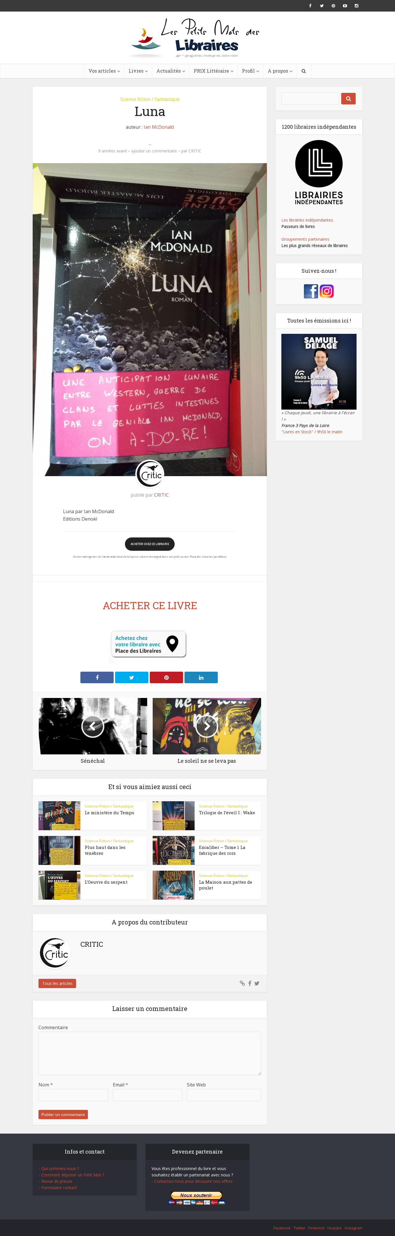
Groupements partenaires (305, 239)
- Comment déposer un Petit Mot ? (71, 1175)
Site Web (196, 1085)
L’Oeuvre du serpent (106, 882)
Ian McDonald (159, 127)
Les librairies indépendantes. (307, 220)
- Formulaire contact (58, 1187)
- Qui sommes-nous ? (59, 1168)
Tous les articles (57, 983)
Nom (45, 1085)
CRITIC (195, 151)
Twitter (299, 1228)
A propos (278, 71)
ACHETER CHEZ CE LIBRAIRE (150, 544)
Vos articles (102, 71)
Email (120, 1085)
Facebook (282, 1228)
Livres (136, 71)
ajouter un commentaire (154, 151)
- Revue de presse (55, 1181)
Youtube (334, 1228)
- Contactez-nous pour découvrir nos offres (192, 1181)
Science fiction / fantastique (150, 99)
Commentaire (53, 1027)
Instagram (353, 1228)
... (150, 143)
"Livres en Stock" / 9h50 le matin (311, 431)
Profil (248, 71)
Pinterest (316, 1228)
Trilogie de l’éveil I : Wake (227, 812)
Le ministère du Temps (109, 812)
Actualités (168, 71)
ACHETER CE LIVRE (150, 605)
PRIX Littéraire (211, 71)
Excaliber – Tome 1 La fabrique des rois (222, 850)
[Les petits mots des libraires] (197, 37)
